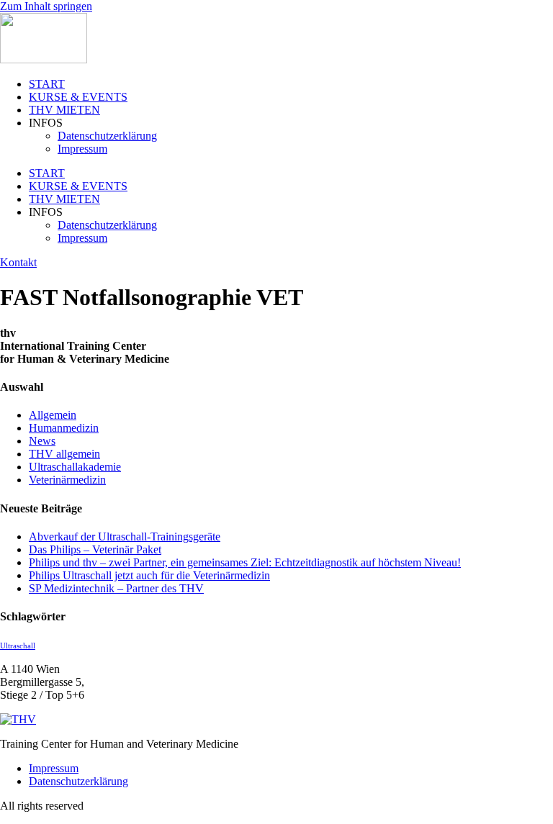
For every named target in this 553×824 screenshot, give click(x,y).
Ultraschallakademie (75, 467)
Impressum (82, 148)
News (42, 441)
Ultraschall (17, 646)
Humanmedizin (64, 428)
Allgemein (52, 415)
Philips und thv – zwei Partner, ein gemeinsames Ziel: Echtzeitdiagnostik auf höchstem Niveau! (245, 562)
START (47, 84)
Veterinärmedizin (67, 480)
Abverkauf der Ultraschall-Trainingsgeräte (124, 536)
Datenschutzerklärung (107, 136)
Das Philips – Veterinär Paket (95, 549)
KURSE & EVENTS (78, 97)
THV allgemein (64, 454)
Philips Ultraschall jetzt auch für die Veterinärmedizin (149, 575)
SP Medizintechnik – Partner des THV (116, 588)
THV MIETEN (64, 110)
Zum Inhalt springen (46, 6)
